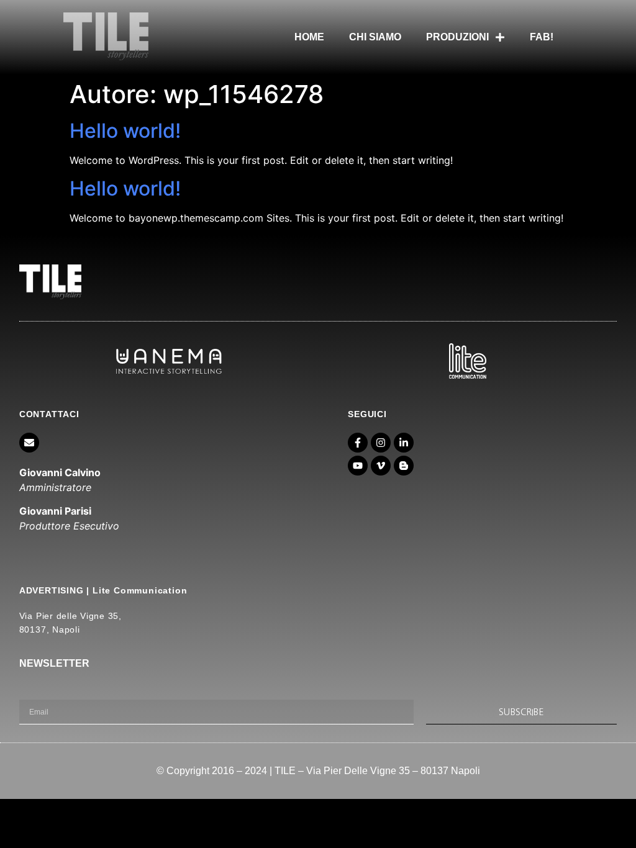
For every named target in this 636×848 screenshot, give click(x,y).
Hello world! (125, 131)
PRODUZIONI (457, 37)
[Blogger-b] (404, 466)
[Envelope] (29, 443)
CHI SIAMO (375, 37)
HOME (309, 37)
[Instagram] (381, 443)
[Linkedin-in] (404, 443)
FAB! (541, 37)
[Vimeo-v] (381, 466)
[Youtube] (358, 466)
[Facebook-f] (358, 443)
